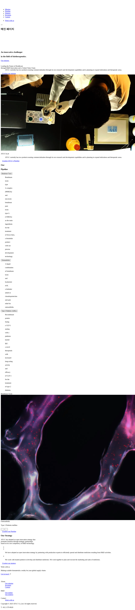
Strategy (8, 13)
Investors (8, 15)
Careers (7, 17)
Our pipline (9, 593)
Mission (7, 9)
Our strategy (9, 595)
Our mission (9, 583)
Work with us (9, 20)
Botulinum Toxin (6, 173)
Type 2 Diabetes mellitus (9, 311)
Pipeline (7, 11)
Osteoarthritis (6, 260)
